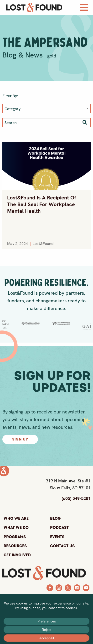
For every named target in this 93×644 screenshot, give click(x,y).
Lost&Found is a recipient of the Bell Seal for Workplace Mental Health (41, 204)
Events (57, 537)
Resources (15, 546)
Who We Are (16, 518)
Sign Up (20, 439)
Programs (15, 537)
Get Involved (17, 555)
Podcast (59, 527)
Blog (55, 518)
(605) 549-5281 (76, 498)
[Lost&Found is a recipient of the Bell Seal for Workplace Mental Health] (46, 166)
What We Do (16, 527)
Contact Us (62, 546)
